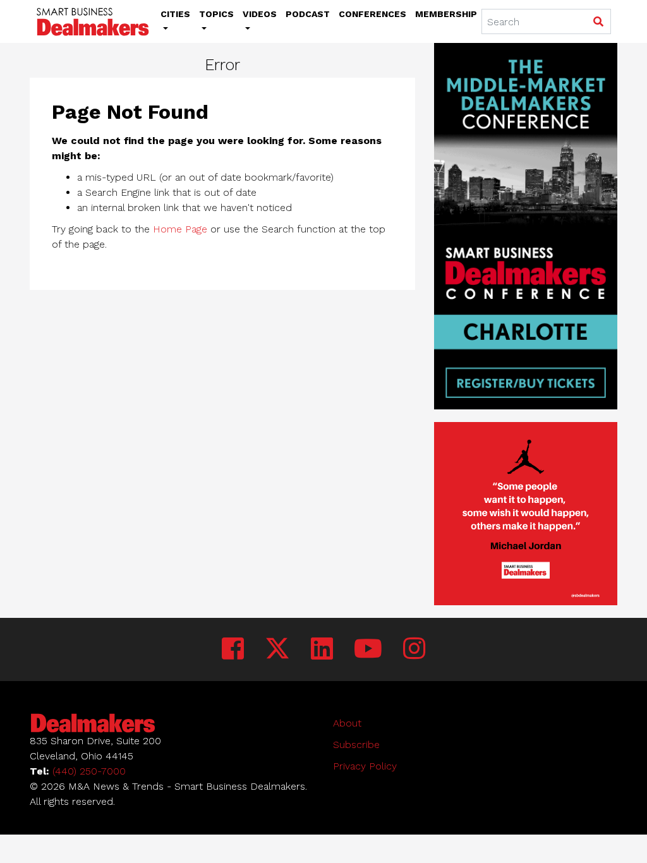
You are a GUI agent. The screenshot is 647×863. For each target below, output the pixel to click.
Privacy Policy (365, 766)
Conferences (372, 14)
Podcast (308, 14)
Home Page (180, 229)
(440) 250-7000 (89, 771)
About (347, 723)
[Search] (598, 22)
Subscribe (356, 745)
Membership (446, 14)
